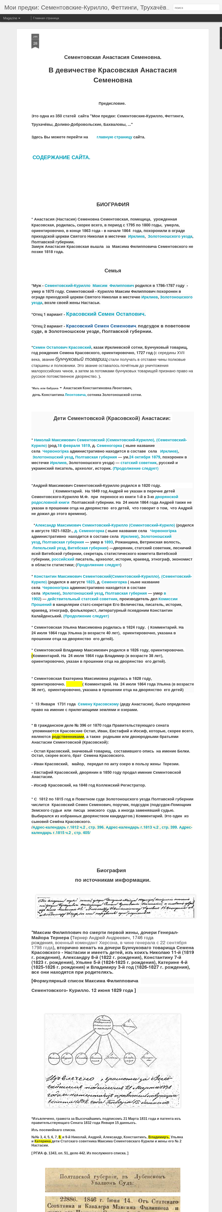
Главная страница (46, 18)
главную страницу (114, 137)
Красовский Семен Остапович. (106, 313)
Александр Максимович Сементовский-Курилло (81, 525)
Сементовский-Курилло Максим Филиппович (89, 285)
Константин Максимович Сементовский (72, 576)
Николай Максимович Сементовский (69, 440)
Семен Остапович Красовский (62, 347)
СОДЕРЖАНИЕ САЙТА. (61, 157)
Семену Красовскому (98, 704)
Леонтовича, (76, 394)
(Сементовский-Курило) (152, 525)
